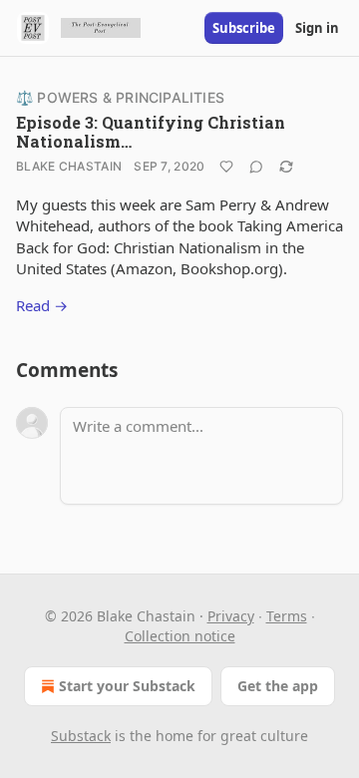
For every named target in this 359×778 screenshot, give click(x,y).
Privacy (230, 615)
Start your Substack (127, 685)
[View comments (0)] (256, 167)
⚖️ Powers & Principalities (120, 97)
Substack (81, 735)
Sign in (317, 28)
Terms (286, 615)
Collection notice (180, 635)
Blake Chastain (69, 166)
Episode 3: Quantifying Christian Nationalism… (150, 132)
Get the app (277, 685)
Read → (42, 305)
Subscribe (243, 28)
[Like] (226, 167)
